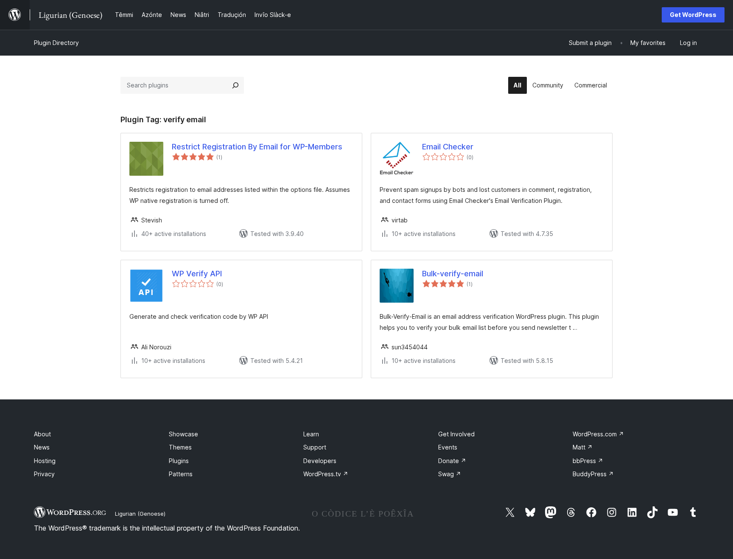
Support (314, 447)
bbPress (588, 460)
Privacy (44, 474)
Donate (452, 460)
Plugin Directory (56, 42)
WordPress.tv (325, 474)
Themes (180, 447)
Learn (311, 434)
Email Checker (447, 146)
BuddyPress (593, 474)
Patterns (181, 474)
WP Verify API (197, 273)
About (42, 434)
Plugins (179, 460)
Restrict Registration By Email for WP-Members (257, 146)
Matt (583, 447)
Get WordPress (693, 14)
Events (447, 447)
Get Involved (456, 434)
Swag (449, 474)
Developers (319, 460)
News (42, 447)
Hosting (45, 460)
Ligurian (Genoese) (140, 513)
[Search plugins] (235, 85)
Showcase (183, 434)
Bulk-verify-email (452, 273)
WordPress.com (598, 434)
